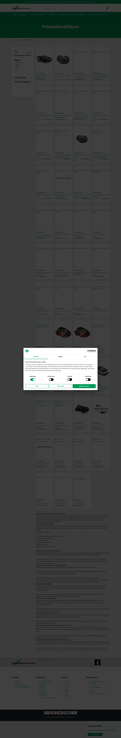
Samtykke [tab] (36, 356)
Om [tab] (85, 356)
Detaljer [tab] (60, 356)
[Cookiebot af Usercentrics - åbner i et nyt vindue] (88, 351)
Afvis (36, 386)
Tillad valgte (60, 386)
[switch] (51, 379)
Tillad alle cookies (84, 386)
